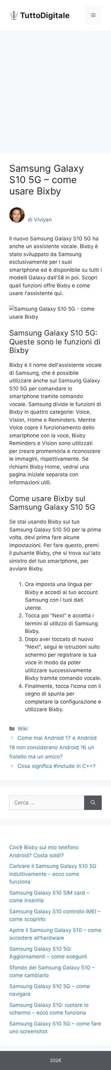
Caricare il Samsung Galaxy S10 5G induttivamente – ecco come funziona (53, 874)
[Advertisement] (55, 89)
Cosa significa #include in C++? (57, 766)
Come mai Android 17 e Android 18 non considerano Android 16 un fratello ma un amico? (53, 747)
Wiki (23, 729)
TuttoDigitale (45, 15)
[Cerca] (93, 803)
